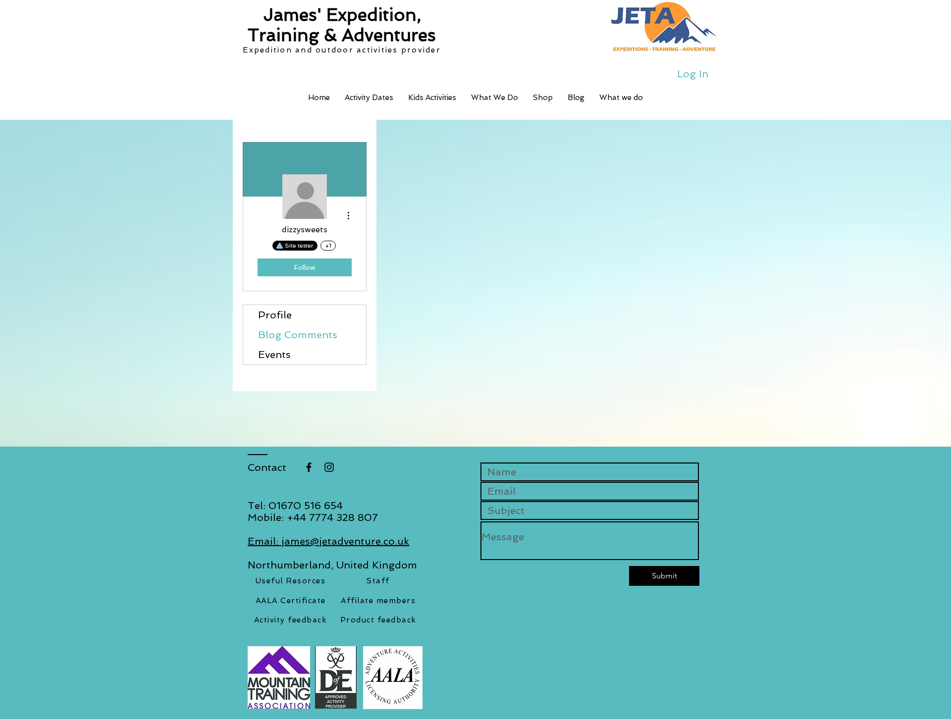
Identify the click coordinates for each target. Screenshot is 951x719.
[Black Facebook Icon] (309, 467)
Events (274, 354)
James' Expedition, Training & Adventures (342, 24)
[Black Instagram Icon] (329, 467)
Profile (275, 315)
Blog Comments (297, 335)
